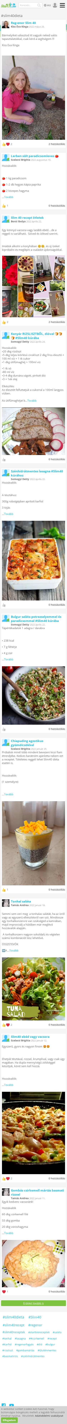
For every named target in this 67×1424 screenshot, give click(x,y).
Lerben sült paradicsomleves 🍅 (35, 156)
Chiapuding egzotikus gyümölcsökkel (27, 743)
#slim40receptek (14, 1332)
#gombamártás (25, 1350)
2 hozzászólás (57, 144)
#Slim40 (34, 1317)
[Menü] (62, 6)
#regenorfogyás (24, 1344)
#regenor (35, 1325)
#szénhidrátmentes (32, 1356)
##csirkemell (36, 1338)
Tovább (8, 197)
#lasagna (20, 1338)
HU (49, 5)
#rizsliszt (7, 1350)
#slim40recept (13, 1325)
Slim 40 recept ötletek (27, 218)
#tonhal (7, 1338)
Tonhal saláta (21, 901)
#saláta (57, 1332)
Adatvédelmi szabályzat (49, 1415)
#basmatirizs (10, 1356)
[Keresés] (39, 5)
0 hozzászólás (57, 205)
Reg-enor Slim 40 (23, 23)
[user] (54, 5)
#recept (52, 1338)
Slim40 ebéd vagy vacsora (30, 1037)
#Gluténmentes (47, 1350)
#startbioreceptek (38, 1332)
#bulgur (50, 1344)
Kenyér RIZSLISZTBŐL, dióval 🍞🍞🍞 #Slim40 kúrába (36, 336)
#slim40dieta (13, 1317)
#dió (39, 1344)
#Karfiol (7, 1344)
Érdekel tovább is (33, 1303)
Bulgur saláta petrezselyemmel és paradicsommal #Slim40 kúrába (36, 619)
